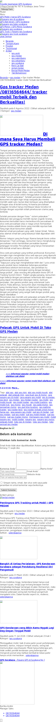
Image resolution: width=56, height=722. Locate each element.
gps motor (16, 404)
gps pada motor (40, 404)
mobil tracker (18, 419)
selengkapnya (15, 533)
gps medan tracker (29, 400)
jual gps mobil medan (36, 414)
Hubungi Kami (7, 9)
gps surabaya (17, 63)
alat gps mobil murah (38, 392)
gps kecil (4, 400)
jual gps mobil (18, 414)
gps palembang (18, 58)
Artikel (9, 51)
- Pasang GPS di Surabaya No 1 (22, 660)
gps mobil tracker (21, 402)
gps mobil (43, 400)
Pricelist (9, 46)
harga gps (4, 412)
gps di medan (48, 397)
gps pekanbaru (18, 60)
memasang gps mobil (39, 417)
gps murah (27, 404)
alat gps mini (21, 392)
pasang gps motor (45, 419)
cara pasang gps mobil (30, 397)
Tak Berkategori (18, 73)
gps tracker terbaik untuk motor (38, 409)
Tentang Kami (12, 43)
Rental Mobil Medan (20, 70)
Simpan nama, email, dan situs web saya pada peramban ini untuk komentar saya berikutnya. (23, 483)
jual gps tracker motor (17, 417)
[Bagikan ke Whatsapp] (13, 428)
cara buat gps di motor (36, 395)
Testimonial (11, 48)
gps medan (16, 56)
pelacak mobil (6, 422)
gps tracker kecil (15, 409)
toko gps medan (40, 422)
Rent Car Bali (17, 65)
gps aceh (15, 53)
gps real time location (28, 407)
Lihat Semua (6, 36)
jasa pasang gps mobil (20, 412)
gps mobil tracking (38, 402)
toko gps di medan (22, 422)
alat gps (9, 392)
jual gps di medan (41, 412)
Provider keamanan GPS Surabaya (16, 4)
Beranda (9, 41)
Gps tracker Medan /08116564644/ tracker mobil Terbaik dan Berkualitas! (23, 94)
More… (15, 388)
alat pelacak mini (16, 395)
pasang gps (30, 419)
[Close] (1, 720)
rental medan (17, 68)
